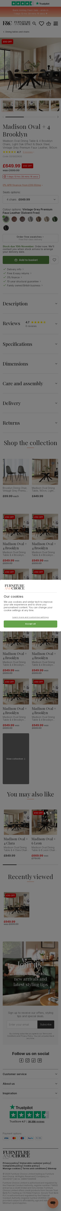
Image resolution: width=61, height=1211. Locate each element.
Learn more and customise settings (30, 617)
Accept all (30, 624)
